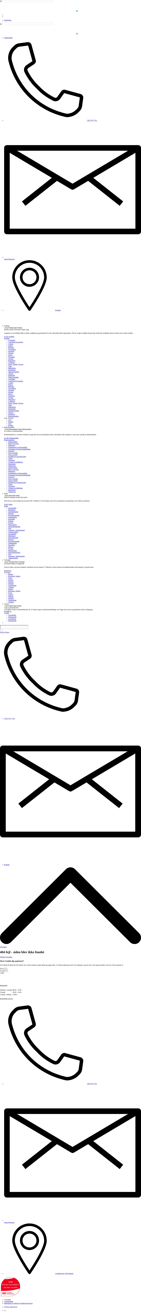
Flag (9, 528)
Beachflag (11, 519)
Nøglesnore (12, 466)
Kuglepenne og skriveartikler (17, 447)
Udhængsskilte (13, 532)
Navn (2, 969)
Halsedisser (12, 370)
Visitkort (11, 587)
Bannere (11, 514)
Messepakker (12, 525)
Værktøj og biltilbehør (15, 462)
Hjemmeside (12, 617)
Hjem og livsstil (13, 444)
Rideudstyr (11, 361)
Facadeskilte (12, 508)
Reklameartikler (13, 377)
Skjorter (10, 353)
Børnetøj (11, 348)
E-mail (2, 971)
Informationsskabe (14, 526)
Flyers (10, 578)
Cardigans (11, 362)
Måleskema (12, 368)
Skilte (6, 506)
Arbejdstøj (11, 340)
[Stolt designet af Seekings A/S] (5, 1310)
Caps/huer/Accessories (15, 342)
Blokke (10, 574)
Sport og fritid (12, 455)
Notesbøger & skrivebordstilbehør (19, 449)
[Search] (1, 630)
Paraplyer (11, 451)
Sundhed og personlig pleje (17, 456)
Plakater (11, 582)
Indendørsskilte (13, 512)
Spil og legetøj (13, 453)
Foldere (10, 580)
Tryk (9, 420)
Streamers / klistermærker (16, 530)
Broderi (10, 422)
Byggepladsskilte (13, 515)
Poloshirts (11, 357)
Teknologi (11, 460)
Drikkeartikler (12, 442)
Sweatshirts (12, 349)
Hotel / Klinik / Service (15, 364)
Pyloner (10, 523)
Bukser (10, 346)
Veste (10, 366)
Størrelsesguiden (13, 372)
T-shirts (10, 344)
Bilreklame (11, 510)
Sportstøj (11, 351)
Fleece (10, 355)
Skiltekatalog (12, 517)
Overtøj (10, 359)
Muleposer (11, 445)
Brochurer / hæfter (14, 576)
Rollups (10, 521)
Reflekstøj (11, 375)
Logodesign (12, 615)
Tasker (10, 458)
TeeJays (10, 374)
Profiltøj (6, 338)
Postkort (11, 584)
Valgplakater (12, 585)
